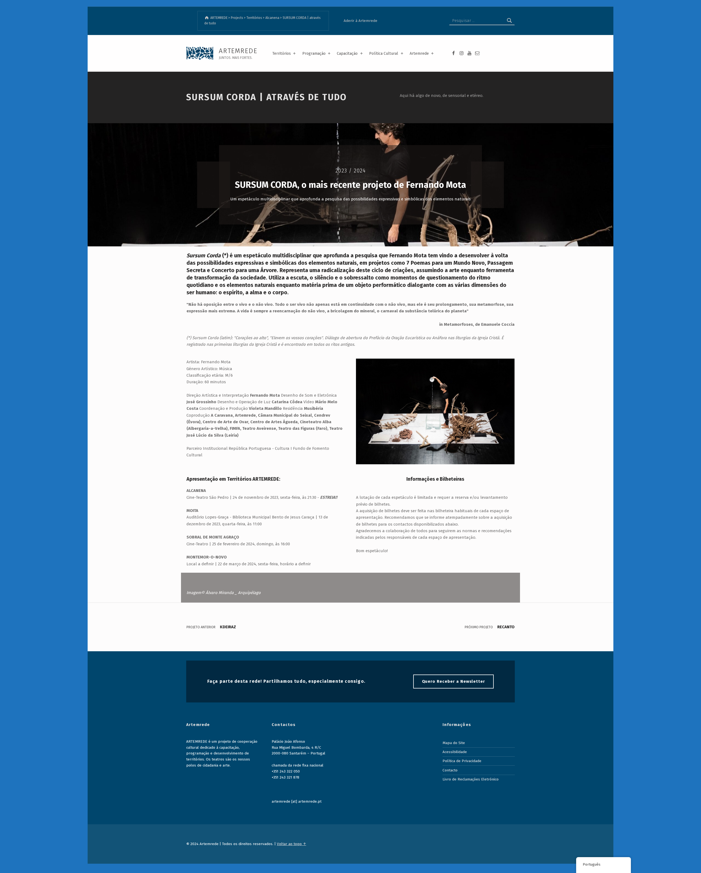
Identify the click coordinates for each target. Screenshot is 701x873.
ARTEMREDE (238, 51)
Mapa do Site (454, 743)
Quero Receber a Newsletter (453, 681)
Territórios (281, 53)
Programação (314, 53)
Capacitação (347, 53)
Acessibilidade (455, 752)
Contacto (450, 770)
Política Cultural (383, 53)
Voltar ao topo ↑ (291, 844)
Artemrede (419, 53)
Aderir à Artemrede (360, 20)
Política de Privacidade (462, 761)
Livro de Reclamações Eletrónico (471, 779)
